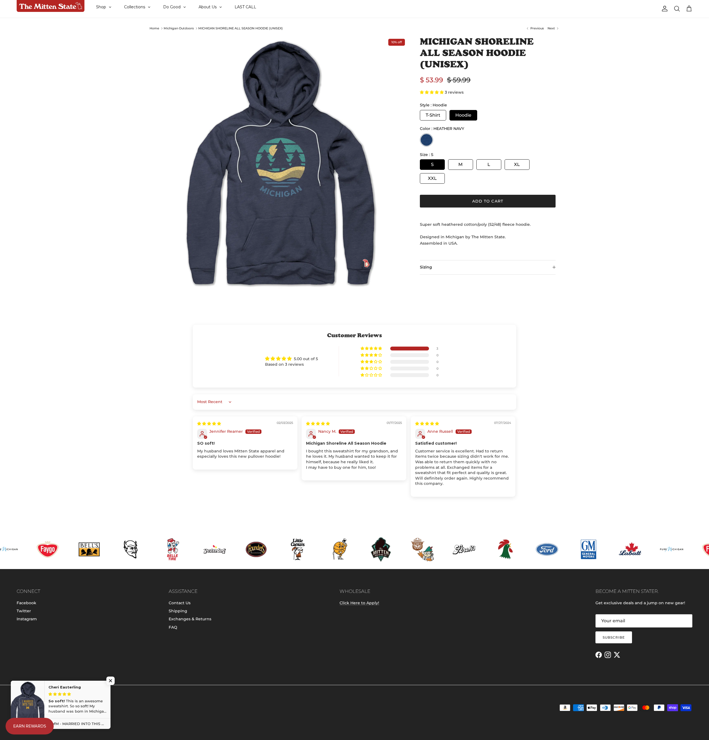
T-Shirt (433, 115)
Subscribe (614, 637)
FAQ (173, 627)
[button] (432, 92)
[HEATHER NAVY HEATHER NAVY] (426, 140)
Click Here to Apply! (359, 602)
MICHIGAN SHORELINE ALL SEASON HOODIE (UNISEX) (240, 28)
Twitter (24, 610)
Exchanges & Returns (190, 618)
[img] (209, 423)
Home (154, 28)
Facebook (26, 602)
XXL (432, 178)
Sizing (426, 267)
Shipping (178, 610)
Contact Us (180, 602)
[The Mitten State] (50, 6)
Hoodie (463, 115)
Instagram (27, 618)
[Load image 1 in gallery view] (280, 163)
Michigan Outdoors (179, 28)
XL (517, 164)
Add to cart (487, 201)
